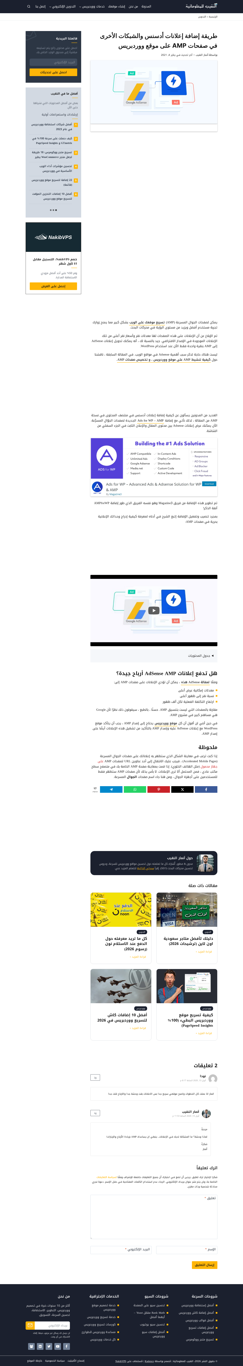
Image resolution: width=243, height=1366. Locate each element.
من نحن (133, 6)
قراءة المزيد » (203, 952)
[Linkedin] (40, 1346)
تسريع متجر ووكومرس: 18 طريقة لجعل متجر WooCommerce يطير (52, 155)
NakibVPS (120, 1361)
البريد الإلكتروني (137, 1249)
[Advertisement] (154, 158)
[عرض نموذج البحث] (29, 6)
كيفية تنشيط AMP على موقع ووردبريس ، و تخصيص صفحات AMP (163, 360)
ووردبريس (206, 1008)
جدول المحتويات (199, 655)
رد (95, 1077)
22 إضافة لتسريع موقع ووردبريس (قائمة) (52, 182)
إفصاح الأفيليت (76, 1360)
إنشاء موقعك (116, 6)
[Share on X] (182, 789)
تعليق (210, 1198)
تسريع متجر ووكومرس (200, 1339)
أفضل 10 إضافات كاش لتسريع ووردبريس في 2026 (122, 1017)
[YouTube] (57, 1346)
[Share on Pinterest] (158, 789)
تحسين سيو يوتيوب (152, 1324)
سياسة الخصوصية (55, 1360)
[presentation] (187, 910)
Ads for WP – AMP (151, 421)
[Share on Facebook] (206, 789)
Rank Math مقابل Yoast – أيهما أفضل (149, 1315)
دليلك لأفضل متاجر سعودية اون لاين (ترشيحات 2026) (188, 941)
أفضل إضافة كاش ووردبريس (196, 1312)
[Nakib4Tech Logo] (201, 7)
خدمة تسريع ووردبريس (101, 1317)
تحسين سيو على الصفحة (149, 1305)
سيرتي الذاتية (145, 868)
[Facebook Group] (31, 1346)
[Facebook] (66, 1346)
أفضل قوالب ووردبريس (200, 1320)
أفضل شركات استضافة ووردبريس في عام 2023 (51, 127)
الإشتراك (30, 1325)
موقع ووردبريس (166, 723)
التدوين (202, 17)
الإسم (210, 1249)
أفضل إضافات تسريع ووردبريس (201, 1330)
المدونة (146, 6)
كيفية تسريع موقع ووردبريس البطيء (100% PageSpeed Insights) (190, 1020)
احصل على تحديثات (53, 72)
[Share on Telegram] (111, 789)
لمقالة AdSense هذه (195, 682)
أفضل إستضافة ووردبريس (198, 1305)
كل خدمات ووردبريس (103, 1339)
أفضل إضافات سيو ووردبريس (153, 1334)
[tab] (56, 210)
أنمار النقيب (190, 1112)
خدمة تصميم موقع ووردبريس (104, 1307)
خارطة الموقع (34, 1360)
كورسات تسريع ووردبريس (100, 1324)
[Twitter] (49, 1346)
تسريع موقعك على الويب (147, 322)
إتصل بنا (40, 6)
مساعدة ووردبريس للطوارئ (99, 1332)
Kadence (149, 1361)
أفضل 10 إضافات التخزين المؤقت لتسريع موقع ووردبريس (52, 196)
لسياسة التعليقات (107, 1177)
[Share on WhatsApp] (135, 789)
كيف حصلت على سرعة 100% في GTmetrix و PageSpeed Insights (52, 141)
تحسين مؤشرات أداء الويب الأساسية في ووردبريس (55, 168)
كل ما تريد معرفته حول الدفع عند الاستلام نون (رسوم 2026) (126, 944)
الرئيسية (213, 17)
